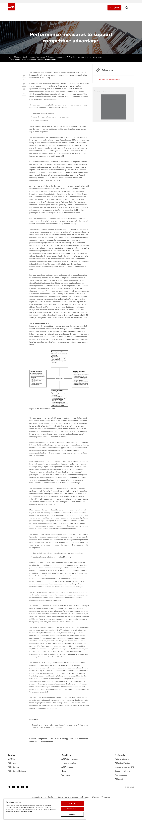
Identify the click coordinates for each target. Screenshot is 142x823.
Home (10, 57)
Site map (95, 797)
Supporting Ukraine (122, 771)
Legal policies (50, 797)
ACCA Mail (119, 779)
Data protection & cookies (68, 797)
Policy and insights (122, 759)
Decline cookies (72, 809)
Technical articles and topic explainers (87, 57)
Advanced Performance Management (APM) (54, 57)
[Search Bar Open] (126, 7)
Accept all (72, 803)
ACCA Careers (13, 767)
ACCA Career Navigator (17, 771)
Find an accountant (68, 763)
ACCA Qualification (122, 763)
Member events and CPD (124, 767)
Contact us (105, 797)
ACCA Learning (14, 763)
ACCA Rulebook (67, 767)
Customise (72, 814)
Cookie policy (27, 812)
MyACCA (11, 759)
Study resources (29, 57)
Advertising (85, 797)
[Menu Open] (133, 7)
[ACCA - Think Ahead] (11, 10)
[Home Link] (129, 787)
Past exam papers (121, 775)
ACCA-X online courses (70, 759)
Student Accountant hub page (109, 79)
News (63, 771)
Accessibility (37, 797)
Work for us (65, 775)
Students (17, 57)
